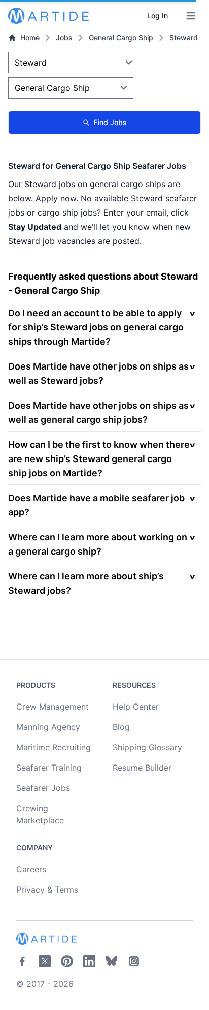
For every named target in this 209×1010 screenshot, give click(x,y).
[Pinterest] (67, 961)
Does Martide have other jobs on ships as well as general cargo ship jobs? (98, 412)
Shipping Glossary (147, 747)
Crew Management (52, 706)
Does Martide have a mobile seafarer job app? (96, 505)
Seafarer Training (49, 767)
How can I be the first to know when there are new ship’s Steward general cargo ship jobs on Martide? (99, 458)
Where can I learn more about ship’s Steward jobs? (86, 583)
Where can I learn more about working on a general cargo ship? (97, 544)
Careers (31, 869)
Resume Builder (142, 767)
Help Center (136, 706)
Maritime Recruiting (53, 747)
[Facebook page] (22, 961)
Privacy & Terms (47, 889)
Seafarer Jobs (43, 788)
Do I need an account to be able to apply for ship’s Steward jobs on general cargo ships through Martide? (96, 327)
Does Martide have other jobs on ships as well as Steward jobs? (98, 373)
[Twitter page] (45, 961)
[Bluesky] (112, 961)
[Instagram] (134, 961)
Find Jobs (110, 122)
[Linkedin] (89, 961)
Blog (121, 727)
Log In (157, 15)
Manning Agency (48, 727)
